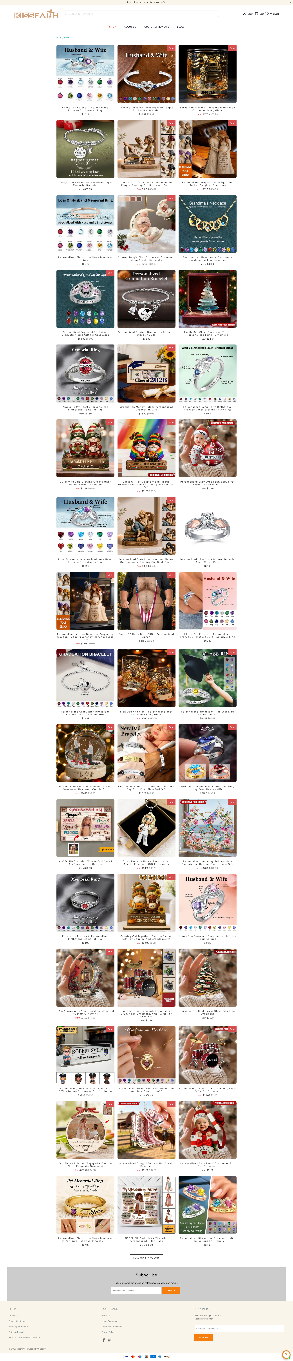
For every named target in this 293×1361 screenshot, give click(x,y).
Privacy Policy (108, 1332)
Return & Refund (16, 1332)
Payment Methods (17, 1321)
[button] (112, 27)
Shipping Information (18, 1326)
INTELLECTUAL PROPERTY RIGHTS (24, 1337)
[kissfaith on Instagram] (109, 1340)
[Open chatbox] (286, 1354)
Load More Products (146, 1257)
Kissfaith (21, 1348)
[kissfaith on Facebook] (104, 1340)
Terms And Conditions (112, 1326)
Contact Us (14, 1315)
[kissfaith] (37, 14)
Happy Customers (110, 1321)
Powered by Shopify (36, 1348)
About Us (106, 1315)
